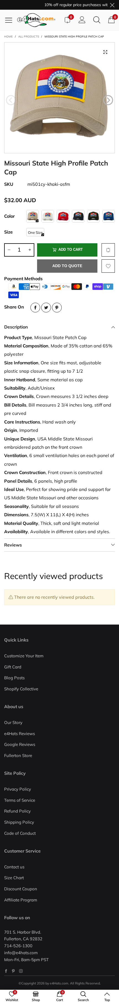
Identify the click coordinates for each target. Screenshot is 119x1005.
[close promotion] (112, 5)
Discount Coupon (20, 888)
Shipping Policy (19, 822)
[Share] (35, 307)
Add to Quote (67, 266)
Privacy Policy (17, 789)
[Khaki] (32, 216)
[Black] (93, 216)
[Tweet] (46, 307)
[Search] (96, 20)
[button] (10, 100)
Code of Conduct (20, 833)
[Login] (82, 20)
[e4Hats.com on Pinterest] (13, 971)
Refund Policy (17, 811)
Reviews (13, 545)
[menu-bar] (10, 20)
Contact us (14, 866)
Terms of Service (19, 800)
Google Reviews (19, 744)
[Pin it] (57, 307)
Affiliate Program (20, 900)
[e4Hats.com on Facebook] (6, 971)
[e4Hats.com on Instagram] (21, 971)
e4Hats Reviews (19, 733)
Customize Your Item (23, 655)
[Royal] (108, 216)
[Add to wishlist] (108, 266)
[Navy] (78, 216)
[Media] (105, 51)
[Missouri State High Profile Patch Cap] (59, 97)
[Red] (63, 216)
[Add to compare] (108, 250)
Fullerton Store (18, 755)
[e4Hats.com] (38, 20)
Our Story (13, 722)
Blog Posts (14, 677)
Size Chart (14, 877)
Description (16, 327)
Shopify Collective (21, 688)
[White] (48, 216)
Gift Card (12, 667)
